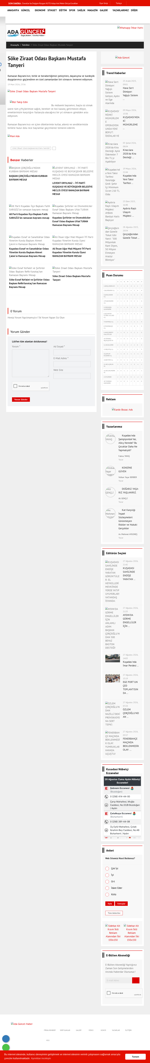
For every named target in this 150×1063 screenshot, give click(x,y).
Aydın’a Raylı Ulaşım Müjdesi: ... (129, 212)
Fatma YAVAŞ (124, 456)
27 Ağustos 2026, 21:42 (130, 563)
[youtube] (143, 3)
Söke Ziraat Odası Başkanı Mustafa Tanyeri (31, 148)
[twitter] (134, 3)
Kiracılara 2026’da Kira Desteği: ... (129, 153)
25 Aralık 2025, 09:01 (129, 83)
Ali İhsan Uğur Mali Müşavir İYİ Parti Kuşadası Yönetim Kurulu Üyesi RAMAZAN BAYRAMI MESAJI (71, 252)
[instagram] (138, 3)
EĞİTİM (63, 10)
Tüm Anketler (114, 913)
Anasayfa (14, 45)
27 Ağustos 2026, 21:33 (130, 610)
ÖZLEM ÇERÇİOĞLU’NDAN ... (131, 713)
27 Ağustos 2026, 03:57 (130, 733)
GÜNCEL (25, 10)
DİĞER (134, 10)
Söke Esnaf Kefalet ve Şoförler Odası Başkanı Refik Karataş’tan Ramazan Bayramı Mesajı (29, 283)
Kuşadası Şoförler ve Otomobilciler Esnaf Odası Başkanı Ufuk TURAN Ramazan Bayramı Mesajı (71, 221)
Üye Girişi (103, 3)
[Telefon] (6, 1038)
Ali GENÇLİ (123, 498)
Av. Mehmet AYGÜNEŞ (128, 534)
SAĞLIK (81, 10)
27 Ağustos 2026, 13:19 (130, 677)
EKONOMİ (40, 10)
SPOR (72, 10)
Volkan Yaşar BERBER (128, 477)
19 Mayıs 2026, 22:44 (129, 170)
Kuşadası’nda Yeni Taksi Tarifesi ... (129, 179)
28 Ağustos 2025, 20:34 (130, 229)
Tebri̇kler (26, 45)
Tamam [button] (135, 1057)
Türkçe (118, 3)
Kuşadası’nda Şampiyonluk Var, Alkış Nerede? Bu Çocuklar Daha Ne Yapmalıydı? (128, 443)
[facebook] (129, 3)
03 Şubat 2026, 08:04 (129, 145)
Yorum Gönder (21, 399)
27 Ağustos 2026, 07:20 (130, 704)
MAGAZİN (92, 10)
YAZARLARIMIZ (120, 10)
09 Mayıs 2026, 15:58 (129, 112)
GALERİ (104, 10)
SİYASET (52, 10)
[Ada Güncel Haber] (22, 1023)
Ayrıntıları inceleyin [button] (41, 1058)
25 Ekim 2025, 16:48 (129, 203)
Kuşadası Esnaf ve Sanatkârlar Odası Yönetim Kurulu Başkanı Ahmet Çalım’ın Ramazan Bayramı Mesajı (29, 252)
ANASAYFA (13, 10)
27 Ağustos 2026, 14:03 (130, 656)
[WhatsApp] (6, 1047)
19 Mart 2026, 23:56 (17, 84)
